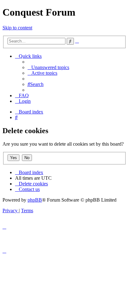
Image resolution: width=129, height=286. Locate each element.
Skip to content (17, 27)
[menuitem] (48, 67)
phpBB (35, 200)
